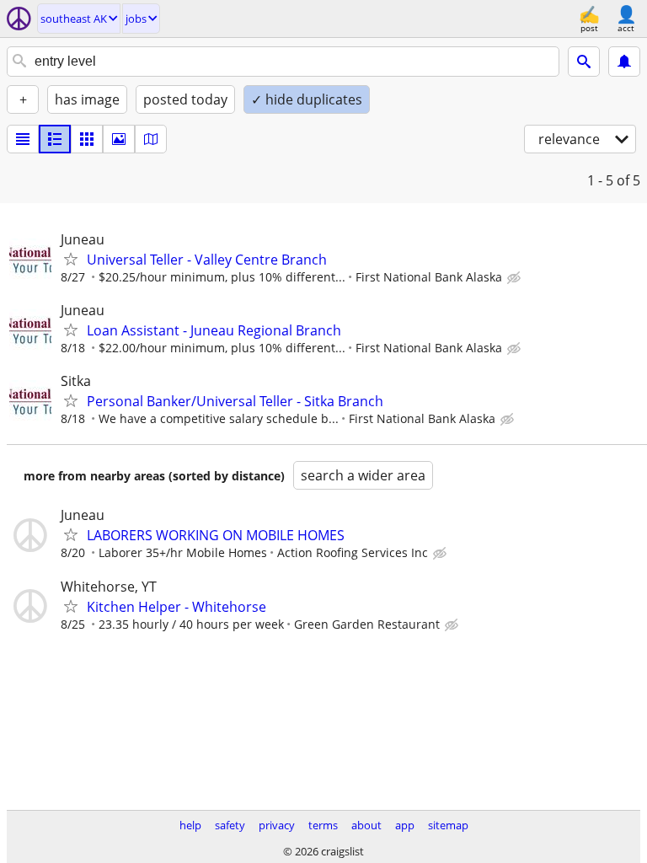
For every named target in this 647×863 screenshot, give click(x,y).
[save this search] (624, 61)
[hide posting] (515, 278)
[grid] (87, 139)
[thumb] (55, 139)
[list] (23, 139)
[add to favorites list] (71, 259)
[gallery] (119, 139)
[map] (151, 139)
